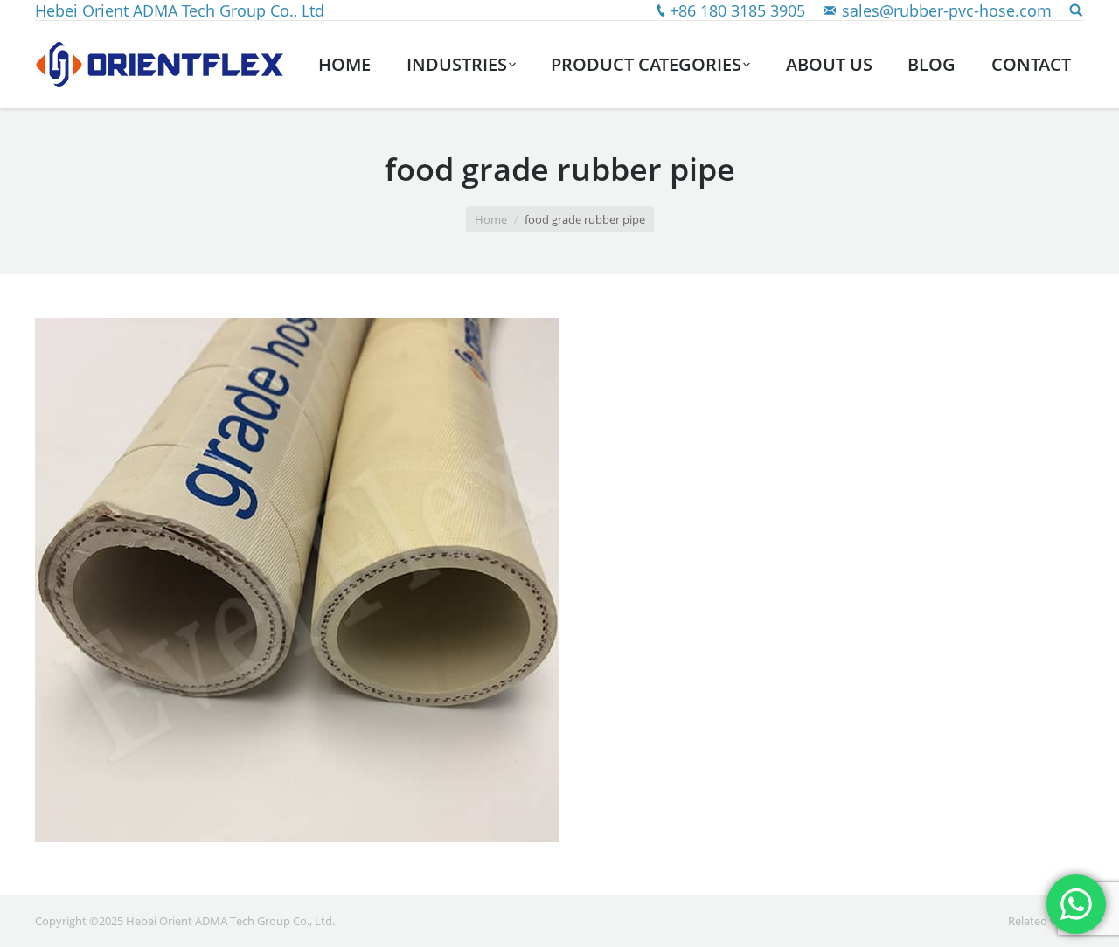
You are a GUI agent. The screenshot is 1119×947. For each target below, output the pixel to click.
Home (491, 219)
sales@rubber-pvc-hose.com (947, 10)
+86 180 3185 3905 (737, 10)
